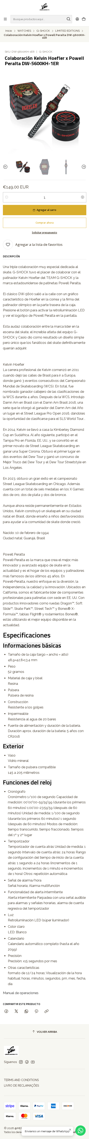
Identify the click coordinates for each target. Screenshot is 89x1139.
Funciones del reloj (27, 782)
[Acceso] (77, 19)
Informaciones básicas (32, 645)
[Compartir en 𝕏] (16, 1011)
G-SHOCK (43, 30)
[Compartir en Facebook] (6, 1011)
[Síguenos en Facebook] (27, 1062)
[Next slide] (83, 167)
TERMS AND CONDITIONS (21, 1080)
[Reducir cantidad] (6, 197)
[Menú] (5, 19)
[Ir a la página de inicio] (45, 7)
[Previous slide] (6, 167)
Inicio (8, 30)
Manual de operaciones (20, 993)
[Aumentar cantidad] (82, 197)
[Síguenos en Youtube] (33, 1062)
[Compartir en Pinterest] (36, 1011)
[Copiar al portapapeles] (46, 1011)
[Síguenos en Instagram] (21, 1062)
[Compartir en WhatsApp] (26, 1011)
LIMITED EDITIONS (67, 30)
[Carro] (84, 19)
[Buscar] (68, 19)
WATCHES (24, 30)
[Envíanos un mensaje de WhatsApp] (80, 1130)
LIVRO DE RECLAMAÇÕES (21, 1085)
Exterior (13, 746)
